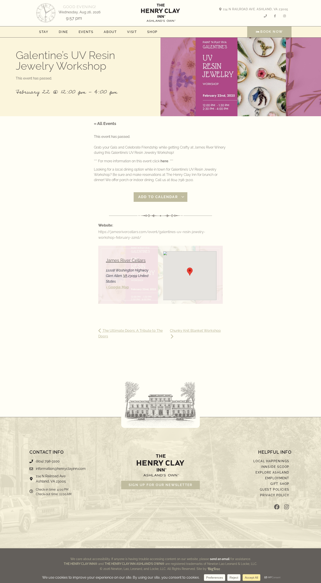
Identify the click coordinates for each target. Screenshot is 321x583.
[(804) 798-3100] (73, 462)
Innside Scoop (275, 467)
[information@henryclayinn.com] (73, 470)
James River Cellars (126, 260)
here (164, 161)
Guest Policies (274, 489)
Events (86, 32)
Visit (132, 32)
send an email (220, 559)
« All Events (105, 123)
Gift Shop (279, 484)
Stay (43, 32)
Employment (277, 478)
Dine (63, 32)
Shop (152, 32)
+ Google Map (117, 287)
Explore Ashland (272, 472)
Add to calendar (158, 197)
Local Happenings (271, 461)
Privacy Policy (274, 495)
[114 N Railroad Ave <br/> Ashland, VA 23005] (73, 480)
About (110, 32)
